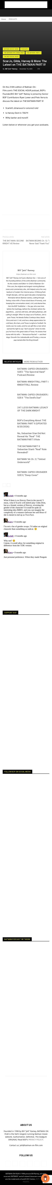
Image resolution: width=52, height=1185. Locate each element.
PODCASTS (13, 19)
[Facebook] (5, 79)
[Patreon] (20, 344)
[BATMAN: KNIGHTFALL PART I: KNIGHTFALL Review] (9, 384)
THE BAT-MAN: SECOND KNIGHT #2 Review (13, 242)
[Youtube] (37, 344)
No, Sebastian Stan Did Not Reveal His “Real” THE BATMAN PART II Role (31, 436)
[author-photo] (26, 266)
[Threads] (26, 349)
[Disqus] (26, 524)
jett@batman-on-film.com (31, 1145)
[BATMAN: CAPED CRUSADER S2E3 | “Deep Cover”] (9, 475)
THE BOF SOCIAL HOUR (11, 56)
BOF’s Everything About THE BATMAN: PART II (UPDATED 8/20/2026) (32, 423)
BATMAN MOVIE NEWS (11, 49)
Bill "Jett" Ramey (11, 69)
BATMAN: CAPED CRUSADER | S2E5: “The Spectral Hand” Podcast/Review (32, 371)
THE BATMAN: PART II (33, 53)
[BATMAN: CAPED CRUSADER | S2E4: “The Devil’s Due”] (9, 397)
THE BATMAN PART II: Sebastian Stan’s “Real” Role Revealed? (32, 449)
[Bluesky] (43, 344)
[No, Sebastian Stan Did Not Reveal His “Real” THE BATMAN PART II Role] (9, 436)
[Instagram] (15, 344)
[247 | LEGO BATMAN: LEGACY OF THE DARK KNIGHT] (9, 410)
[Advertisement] (26, 4)
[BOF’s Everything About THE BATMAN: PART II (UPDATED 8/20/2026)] (9, 423)
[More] (11, 79)
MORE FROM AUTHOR (33, 362)
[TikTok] (26, 344)
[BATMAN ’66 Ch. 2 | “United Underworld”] (9, 462)
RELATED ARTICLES (12, 362)
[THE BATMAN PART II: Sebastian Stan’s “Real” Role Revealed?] (9, 449)
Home (3, 19)
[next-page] (8, 485)
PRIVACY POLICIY (36, 1139)
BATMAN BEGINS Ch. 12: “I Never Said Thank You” (37, 242)
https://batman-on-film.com (26, 274)
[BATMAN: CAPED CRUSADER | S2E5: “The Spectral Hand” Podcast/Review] (9, 372)
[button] (4, 13)
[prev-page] (4, 485)
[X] (31, 344)
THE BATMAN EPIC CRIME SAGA (14, 53)
